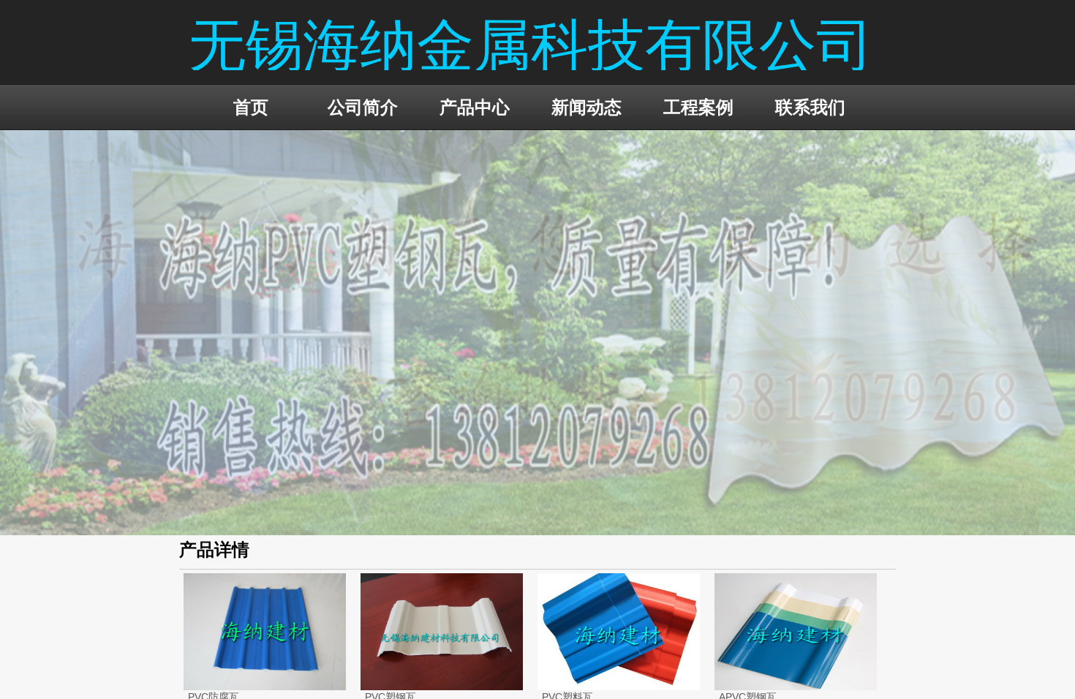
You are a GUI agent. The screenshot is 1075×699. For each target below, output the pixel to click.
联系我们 (810, 107)
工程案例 (698, 107)
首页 (250, 107)
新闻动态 (586, 107)
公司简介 (363, 107)
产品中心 (475, 107)
